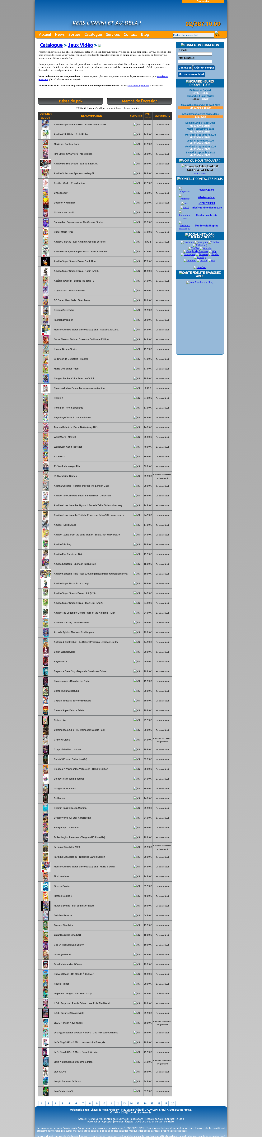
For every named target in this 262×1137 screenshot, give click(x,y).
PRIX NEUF (148, 116)
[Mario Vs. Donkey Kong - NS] (46, 148)
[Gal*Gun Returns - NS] (46, 919)
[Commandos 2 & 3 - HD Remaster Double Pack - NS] (46, 734)
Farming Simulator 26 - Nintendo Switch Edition (79, 857)
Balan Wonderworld (64, 652)
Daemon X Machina (64, 202)
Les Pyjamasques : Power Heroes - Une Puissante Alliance (85, 1032)
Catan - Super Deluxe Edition (69, 710)
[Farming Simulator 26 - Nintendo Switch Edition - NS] (46, 861)
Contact (130, 34)
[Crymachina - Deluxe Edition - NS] (46, 294)
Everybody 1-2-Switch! (66, 827)
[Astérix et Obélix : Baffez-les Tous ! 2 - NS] (46, 285)
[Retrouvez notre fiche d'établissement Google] (195, 251)
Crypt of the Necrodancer (67, 749)
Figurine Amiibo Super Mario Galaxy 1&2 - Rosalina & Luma (86, 329)
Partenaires (93, 1121)
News (60, 34)
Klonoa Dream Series (65, 349)
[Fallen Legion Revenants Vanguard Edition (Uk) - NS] (46, 841)
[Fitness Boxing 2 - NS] (46, 900)
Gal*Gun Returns (62, 915)
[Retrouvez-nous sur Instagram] (201, 242)
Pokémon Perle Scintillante (68, 407)
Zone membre (203, 1)
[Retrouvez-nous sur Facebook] (187, 242)
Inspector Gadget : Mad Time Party (72, 993)
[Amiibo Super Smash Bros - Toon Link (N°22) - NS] (45, 607)
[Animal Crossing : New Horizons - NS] (46, 626)
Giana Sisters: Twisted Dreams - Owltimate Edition (81, 339)
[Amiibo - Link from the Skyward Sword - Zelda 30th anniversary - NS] (45, 509)
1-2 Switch (59, 456)
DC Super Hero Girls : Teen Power (72, 300)
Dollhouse (59, 798)
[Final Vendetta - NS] (46, 880)
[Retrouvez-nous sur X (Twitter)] (200, 245)
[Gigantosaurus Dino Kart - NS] (46, 939)
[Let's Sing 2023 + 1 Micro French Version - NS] (45, 1056)
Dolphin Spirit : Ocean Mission (70, 808)
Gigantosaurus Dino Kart (67, 935)
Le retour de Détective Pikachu (70, 359)
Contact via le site (206, 215)
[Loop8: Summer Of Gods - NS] (46, 1085)
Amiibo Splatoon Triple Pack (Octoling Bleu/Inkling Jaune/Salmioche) (90, 573)
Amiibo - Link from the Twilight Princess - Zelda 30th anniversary (88, 515)
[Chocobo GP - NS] (46, 197)
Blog (145, 34)
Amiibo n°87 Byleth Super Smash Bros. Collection (80, 251)
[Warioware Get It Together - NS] (46, 451)
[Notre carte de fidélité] (199, 282)
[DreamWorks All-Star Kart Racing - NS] (46, 822)
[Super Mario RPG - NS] (46, 236)
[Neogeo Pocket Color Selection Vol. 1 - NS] (46, 382)
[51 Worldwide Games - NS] (46, 480)
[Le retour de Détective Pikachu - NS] (46, 363)
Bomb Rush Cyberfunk (66, 691)
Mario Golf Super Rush (65, 368)
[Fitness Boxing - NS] (45, 890)
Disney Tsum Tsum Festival (68, 778)
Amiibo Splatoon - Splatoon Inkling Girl (74, 173)
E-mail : (183, 50)
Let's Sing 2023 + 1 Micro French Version (75, 1052)
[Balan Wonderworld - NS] (46, 656)
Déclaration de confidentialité (158, 1121)
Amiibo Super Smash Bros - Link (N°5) (74, 593)
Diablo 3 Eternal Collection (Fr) (70, 759)
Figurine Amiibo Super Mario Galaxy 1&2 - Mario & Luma (84, 866)
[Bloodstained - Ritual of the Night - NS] (46, 685)
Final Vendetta (61, 876)
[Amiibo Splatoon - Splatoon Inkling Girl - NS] (45, 177)
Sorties (74, 34)
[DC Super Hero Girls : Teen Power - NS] (46, 304)
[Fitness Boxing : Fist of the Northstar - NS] (45, 910)
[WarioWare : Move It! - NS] (46, 441)
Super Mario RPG (63, 232)
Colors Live (59, 720)
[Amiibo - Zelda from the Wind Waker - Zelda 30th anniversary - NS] (45, 539)
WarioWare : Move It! (65, 437)
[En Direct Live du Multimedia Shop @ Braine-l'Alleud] (200, 267)
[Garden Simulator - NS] (46, 929)
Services (113, 34)
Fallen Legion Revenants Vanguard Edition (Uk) (79, 837)
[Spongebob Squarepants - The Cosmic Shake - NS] (46, 226)
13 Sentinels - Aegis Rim (67, 466)
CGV (137, 1121)
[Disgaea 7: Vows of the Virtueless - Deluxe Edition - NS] (46, 773)
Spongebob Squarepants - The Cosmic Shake (78, 222)
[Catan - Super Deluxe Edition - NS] (46, 714)
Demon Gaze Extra (63, 310)
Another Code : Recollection (69, 183)
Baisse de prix (70, 101)
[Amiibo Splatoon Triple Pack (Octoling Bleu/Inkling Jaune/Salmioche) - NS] (45, 578)
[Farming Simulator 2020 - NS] (46, 851)
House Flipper (61, 984)
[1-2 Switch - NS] (46, 460)
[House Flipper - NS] (46, 988)
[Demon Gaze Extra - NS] (45, 314)
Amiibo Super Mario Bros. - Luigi (71, 583)
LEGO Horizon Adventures (68, 1023)
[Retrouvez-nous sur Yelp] (213, 251)
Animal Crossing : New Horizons (71, 622)
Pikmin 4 (58, 398)
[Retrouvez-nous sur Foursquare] (188, 254)
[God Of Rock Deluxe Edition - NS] (46, 949)
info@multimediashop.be (207, 207)
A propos (107, 1121)
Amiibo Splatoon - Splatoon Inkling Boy (74, 564)
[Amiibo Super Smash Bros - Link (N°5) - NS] (45, 597)
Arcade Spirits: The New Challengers (73, 632)
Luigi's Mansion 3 (63, 1091)
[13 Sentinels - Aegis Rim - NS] (46, 470)
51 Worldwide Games (65, 476)
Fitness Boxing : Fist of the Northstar (73, 905)
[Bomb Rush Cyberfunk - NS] (46, 695)
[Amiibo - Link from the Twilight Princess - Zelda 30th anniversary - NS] (45, 519)
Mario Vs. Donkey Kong (66, 144)
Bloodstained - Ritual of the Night (71, 681)
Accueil (45, 34)
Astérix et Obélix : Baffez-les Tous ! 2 (73, 281)
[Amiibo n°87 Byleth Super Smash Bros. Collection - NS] (45, 255)
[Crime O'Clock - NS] (46, 744)
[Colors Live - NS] (45, 724)
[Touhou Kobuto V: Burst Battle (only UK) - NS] (46, 431)
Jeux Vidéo (80, 45)
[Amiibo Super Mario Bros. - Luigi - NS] (45, 587)
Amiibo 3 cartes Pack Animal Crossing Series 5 (79, 241)
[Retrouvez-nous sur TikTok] (213, 242)
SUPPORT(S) (136, 116)
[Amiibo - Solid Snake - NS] (45, 529)
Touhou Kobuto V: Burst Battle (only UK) (75, 427)
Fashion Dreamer (63, 320)
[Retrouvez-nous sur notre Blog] (212, 260)
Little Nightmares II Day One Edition (72, 1062)
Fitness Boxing (61, 886)
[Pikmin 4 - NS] (46, 402)
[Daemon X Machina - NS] (46, 207)
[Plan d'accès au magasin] (182, 166)
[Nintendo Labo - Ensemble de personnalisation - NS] (45, 392)
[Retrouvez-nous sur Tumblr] (213, 254)
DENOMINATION (91, 115)
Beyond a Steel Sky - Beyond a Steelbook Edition (80, 671)
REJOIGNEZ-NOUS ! (200, 237)
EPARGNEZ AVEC (208, 274)
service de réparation (138, 85)
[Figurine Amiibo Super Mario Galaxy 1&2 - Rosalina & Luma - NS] (45, 334)
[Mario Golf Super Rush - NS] (46, 373)
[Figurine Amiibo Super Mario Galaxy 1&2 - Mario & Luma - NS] (45, 871)
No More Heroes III (63, 212)
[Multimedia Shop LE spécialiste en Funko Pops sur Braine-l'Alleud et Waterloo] (203, 13)
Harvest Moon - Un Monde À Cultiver (73, 974)
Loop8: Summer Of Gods (67, 1081)
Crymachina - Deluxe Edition (69, 290)
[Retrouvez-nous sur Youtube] (206, 248)
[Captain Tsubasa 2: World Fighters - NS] (46, 705)
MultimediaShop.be (206, 225)
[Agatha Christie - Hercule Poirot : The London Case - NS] (46, 490)
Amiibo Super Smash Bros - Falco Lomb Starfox (79, 124)
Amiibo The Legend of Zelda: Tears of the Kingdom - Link (84, 612)
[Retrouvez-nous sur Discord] (202, 260)
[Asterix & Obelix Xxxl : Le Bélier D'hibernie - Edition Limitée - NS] (46, 646)
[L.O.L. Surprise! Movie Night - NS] (45, 1017)
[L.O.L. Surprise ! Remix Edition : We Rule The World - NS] (46, 1007)
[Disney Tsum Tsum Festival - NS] (46, 783)
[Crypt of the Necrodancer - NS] (46, 753)
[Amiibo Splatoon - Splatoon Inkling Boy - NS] (45, 568)
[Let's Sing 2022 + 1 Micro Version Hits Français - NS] (45, 1046)
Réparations (136, 1118)
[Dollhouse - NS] (46, 802)
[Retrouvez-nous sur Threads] (193, 248)
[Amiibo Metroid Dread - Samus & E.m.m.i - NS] (45, 168)
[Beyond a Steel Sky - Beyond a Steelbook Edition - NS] (45, 675)
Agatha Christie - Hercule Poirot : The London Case (81, 486)
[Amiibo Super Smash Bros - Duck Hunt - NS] (45, 265)
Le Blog (180, 1118)
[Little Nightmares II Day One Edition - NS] (46, 1066)
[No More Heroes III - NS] (46, 216)
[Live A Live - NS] (46, 1076)
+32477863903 (207, 203)
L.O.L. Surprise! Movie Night (68, 1013)
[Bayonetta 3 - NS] (46, 666)
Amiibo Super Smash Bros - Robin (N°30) (76, 271)
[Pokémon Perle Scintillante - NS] (46, 412)
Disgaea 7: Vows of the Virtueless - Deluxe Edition (80, 769)
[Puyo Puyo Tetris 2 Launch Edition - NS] (46, 421)
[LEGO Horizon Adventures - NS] (46, 1027)
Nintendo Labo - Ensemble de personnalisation (79, 388)
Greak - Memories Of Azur (67, 964)
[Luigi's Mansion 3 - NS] (46, 1095)
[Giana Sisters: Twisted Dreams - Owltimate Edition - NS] (46, 343)
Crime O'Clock (61, 739)
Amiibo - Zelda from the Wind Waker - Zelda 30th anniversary (86, 534)
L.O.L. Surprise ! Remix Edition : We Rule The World (81, 1003)
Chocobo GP (60, 193)
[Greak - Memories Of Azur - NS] (45, 968)
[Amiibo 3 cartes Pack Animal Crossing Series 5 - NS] (45, 246)
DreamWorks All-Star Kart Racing (72, 818)
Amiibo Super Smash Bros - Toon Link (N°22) (78, 603)
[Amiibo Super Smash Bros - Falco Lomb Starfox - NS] (45, 129)
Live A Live (59, 1071)
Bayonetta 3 (60, 661)
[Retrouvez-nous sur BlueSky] (200, 257)
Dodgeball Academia (65, 788)
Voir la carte (200, 173)
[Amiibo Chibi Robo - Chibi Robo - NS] (45, 138)
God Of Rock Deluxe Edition (68, 944)
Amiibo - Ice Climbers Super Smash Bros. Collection (82, 495)
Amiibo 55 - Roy (62, 544)
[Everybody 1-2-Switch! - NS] (46, 831)
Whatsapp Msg (206, 197)
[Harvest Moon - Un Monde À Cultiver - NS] (46, 978)
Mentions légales (123, 1121)
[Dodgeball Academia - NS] (46, 792)
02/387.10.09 (206, 189)
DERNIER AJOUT (46, 115)
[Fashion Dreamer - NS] (46, 324)
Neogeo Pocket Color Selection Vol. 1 (73, 378)
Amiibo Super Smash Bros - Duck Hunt (74, 261)
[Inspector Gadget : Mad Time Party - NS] (45, 997)
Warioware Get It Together (67, 446)
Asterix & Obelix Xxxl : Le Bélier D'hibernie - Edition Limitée (86, 642)
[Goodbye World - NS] (46, 958)
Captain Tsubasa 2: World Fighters (72, 700)
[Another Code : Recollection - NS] (46, 187)
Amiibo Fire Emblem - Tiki (67, 554)
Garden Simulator (63, 925)
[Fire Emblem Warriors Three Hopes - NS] (46, 158)
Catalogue (93, 34)
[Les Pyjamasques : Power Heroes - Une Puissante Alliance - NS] (46, 1037)
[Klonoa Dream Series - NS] (46, 353)
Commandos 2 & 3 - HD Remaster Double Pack (79, 730)
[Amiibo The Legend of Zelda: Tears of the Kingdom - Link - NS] (45, 617)
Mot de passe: (186, 57)
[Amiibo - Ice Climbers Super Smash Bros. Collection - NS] (45, 500)
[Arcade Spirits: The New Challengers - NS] (46, 636)
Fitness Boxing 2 (62, 896)
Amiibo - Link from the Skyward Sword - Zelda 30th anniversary (88, 505)
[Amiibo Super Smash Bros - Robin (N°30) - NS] (45, 275)
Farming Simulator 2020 (66, 847)
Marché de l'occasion (139, 101)
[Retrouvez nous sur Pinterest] (202, 254)
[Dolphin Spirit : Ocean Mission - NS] (46, 812)
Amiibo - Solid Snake (64, 525)
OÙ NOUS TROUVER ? (205, 160)
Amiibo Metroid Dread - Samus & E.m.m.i (75, 163)
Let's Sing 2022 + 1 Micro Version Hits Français (79, 1042)
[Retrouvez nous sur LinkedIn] (190, 260)
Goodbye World (62, 954)
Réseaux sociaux (154, 1118)
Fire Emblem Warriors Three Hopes (72, 154)
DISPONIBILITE (162, 116)
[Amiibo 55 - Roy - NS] (45, 548)
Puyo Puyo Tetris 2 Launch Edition (72, 417)
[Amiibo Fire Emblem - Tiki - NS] (45, 558)
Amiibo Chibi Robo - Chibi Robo (70, 134)
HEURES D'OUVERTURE (201, 83)
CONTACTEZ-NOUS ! (209, 180)
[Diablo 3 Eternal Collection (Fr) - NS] (46, 763)
